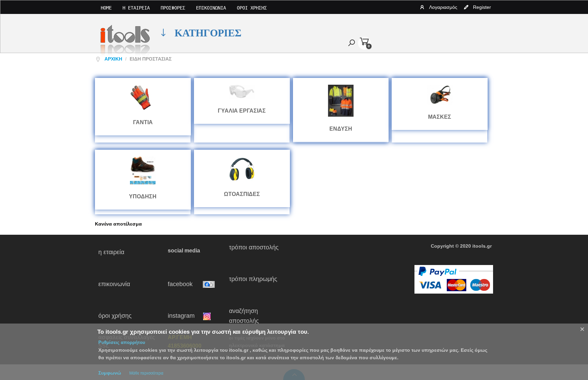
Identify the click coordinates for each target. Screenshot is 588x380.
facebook (185, 284)
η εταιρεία (120, 252)
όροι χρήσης (122, 315)
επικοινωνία (127, 284)
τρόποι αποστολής (256, 252)
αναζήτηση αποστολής (244, 316)
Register (482, 7)
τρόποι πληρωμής (255, 284)
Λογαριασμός (443, 7)
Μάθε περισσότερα (146, 373)
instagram (185, 315)
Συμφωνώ (109, 373)
